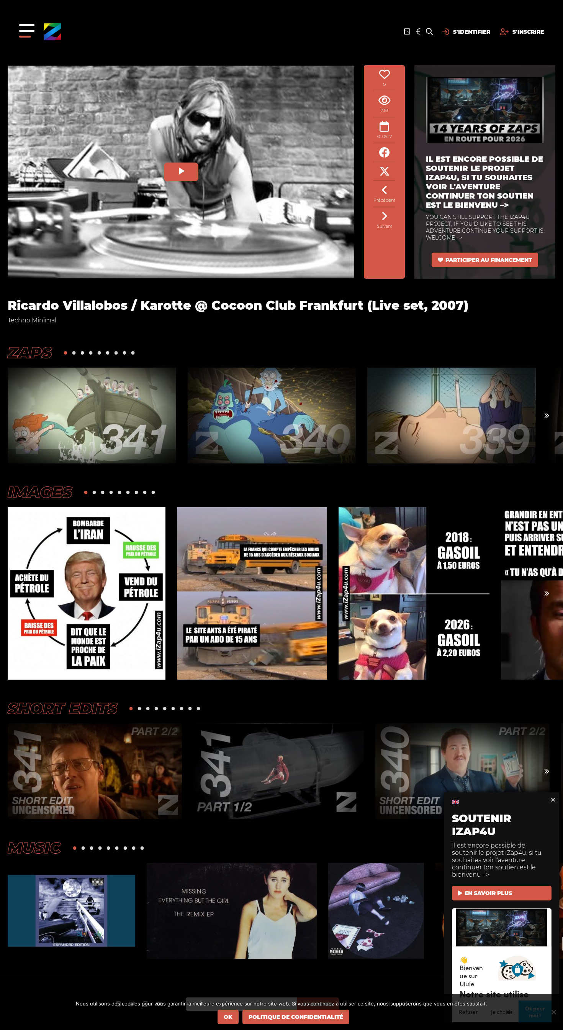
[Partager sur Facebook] (384, 152)
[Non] (553, 1012)
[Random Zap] (407, 32)
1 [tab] (65, 352)
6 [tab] (107, 352)
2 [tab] (74, 352)
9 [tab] (133, 352)
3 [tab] (82, 352)
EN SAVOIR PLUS (488, 893)
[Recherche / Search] (429, 32)
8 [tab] (124, 352)
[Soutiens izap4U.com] (418, 32)
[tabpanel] (92, 415)
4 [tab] (90, 352)
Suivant (384, 226)
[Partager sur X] (384, 171)
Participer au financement (488, 259)
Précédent (384, 200)
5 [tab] (99, 352)
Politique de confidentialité (296, 1017)
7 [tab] (116, 352)
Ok (228, 1017)
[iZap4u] (52, 31)
